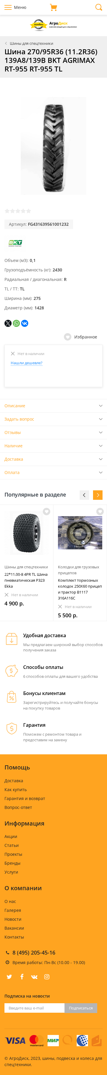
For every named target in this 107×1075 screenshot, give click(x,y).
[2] (12, 211)
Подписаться (81, 1008)
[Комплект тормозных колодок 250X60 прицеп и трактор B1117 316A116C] (80, 533)
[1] (7, 211)
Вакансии (14, 928)
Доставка (13, 459)
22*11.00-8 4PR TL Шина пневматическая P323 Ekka (26, 580)
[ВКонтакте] (24, 323)
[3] (18, 211)
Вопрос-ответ (18, 807)
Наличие (13, 446)
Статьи (11, 845)
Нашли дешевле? (27, 362)
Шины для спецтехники (31, 43)
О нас (10, 901)
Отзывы (12, 432)
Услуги (11, 872)
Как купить (15, 789)
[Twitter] (9, 977)
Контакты (14, 937)
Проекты (13, 854)
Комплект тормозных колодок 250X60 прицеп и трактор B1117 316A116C (80, 589)
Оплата (12, 472)
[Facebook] (21, 977)
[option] (27, 563)
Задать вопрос (19, 419)
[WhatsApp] (16, 323)
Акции (10, 836)
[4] (23, 211)
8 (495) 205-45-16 (33, 952)
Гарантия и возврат (24, 798)
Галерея (12, 910)
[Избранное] (46, 511)
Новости (12, 919)
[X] (8, 323)
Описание (14, 405)
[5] (28, 211)
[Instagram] (46, 977)
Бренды (12, 863)
